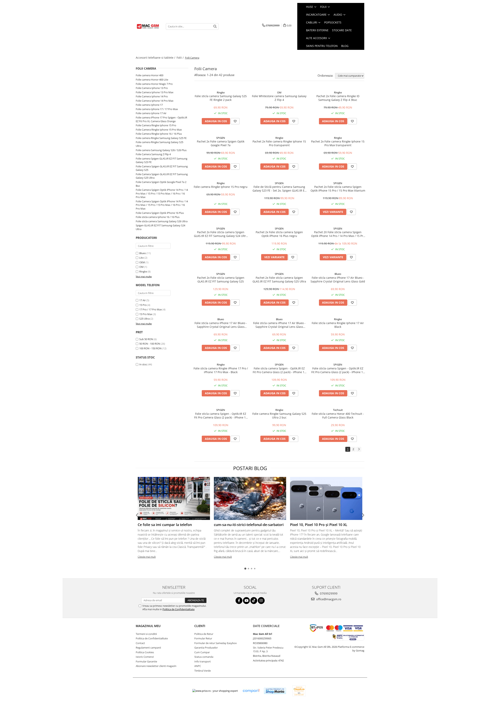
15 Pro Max (145, 314)
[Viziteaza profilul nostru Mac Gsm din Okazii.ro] (299, 690)
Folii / (180, 57)
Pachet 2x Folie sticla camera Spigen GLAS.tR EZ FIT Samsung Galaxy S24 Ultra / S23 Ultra (220, 234)
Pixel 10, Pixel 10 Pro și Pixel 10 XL (318, 524)
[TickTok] (253, 600)
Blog (344, 46)
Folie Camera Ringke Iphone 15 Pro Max (159, 129)
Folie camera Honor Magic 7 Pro (154, 84)
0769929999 (328, 593)
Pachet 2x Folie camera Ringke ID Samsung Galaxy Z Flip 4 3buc (337, 98)
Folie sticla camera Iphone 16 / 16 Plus (157, 217)
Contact (140, 643)
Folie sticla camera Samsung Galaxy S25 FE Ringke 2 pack (221, 98)
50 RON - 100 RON (149, 343)
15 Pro (143, 305)
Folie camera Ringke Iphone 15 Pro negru (220, 187)
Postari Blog (250, 468)
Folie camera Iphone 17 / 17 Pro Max (157, 109)
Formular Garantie (146, 661)
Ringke (143, 271)
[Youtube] (246, 600)
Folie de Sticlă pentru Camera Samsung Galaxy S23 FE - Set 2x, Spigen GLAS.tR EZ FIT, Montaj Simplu (279, 188)
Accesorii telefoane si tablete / (156, 57)
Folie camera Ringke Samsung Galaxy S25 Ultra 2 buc (279, 415)
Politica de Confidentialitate (178, 609)
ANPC (197, 666)
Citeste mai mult (147, 556)
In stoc (143, 364)
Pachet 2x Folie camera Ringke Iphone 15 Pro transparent (279, 143)
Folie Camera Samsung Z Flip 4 (153, 154)
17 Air (142, 300)
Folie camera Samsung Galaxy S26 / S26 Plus (161, 150)
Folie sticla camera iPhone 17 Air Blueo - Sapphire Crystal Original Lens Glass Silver (221, 325)
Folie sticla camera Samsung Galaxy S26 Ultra (162, 221)
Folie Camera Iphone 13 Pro (152, 88)
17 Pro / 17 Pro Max (150, 309)
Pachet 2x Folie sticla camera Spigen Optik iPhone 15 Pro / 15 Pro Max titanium (338, 188)
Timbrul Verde (202, 670)
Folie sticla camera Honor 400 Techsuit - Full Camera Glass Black (338, 415)
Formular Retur (203, 638)
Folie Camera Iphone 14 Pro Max (154, 100)
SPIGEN (220, 138)
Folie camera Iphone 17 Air (151, 113)
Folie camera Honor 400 (149, 75)
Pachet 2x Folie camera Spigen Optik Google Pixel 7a (220, 143)
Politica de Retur (203, 634)
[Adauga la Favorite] (235, 121)
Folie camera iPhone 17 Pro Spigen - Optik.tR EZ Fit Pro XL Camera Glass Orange (161, 119)
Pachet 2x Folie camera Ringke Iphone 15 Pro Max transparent (337, 143)
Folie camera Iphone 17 (149, 105)
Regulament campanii (148, 647)
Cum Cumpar (202, 652)
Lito (141, 257)
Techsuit (338, 410)
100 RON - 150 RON (150, 348)
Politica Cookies (145, 652)
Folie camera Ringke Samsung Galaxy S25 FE (161, 138)
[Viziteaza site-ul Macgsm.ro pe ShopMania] (275, 691)
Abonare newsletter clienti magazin (156, 666)
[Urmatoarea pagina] (358, 449)
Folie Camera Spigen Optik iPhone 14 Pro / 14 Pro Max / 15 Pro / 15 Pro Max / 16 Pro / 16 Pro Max (162, 193)
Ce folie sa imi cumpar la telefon (165, 524)
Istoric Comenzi (145, 657)
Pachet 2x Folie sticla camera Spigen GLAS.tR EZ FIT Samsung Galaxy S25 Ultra (279, 279)
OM (141, 267)
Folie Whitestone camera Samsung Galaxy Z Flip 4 (279, 98)
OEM (142, 262)
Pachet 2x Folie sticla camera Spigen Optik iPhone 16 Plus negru (279, 234)
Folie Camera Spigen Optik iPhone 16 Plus (160, 213)
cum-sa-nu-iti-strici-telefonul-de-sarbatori (249, 524)
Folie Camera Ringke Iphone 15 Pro (156, 125)
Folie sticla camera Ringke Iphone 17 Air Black (338, 325)
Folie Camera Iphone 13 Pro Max (154, 92)
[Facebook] (239, 600)
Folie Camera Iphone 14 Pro (152, 96)
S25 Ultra (144, 318)
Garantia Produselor (206, 647)
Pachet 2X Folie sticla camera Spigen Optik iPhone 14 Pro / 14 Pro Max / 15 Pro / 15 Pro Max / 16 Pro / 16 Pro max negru (338, 234)
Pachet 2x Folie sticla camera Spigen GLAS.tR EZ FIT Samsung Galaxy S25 (220, 279)
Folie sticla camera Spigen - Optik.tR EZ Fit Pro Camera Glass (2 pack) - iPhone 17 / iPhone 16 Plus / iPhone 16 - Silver (279, 370)
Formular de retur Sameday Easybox (215, 643)
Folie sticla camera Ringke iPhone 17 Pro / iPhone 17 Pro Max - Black (221, 370)
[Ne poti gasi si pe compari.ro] (251, 691)
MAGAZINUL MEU (148, 626)
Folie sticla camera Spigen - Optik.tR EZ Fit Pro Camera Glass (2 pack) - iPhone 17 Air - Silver (337, 370)
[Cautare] (215, 26)
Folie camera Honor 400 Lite (152, 79)
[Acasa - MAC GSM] (148, 26)
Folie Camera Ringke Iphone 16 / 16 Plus (159, 133)
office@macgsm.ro (328, 599)
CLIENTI (199, 626)
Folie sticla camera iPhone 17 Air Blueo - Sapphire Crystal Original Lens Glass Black (279, 325)
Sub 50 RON (146, 339)
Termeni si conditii (146, 634)
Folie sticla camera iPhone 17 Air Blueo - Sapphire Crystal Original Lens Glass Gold (338, 279)
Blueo (142, 253)
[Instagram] (261, 600)
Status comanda (203, 657)
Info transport (202, 661)
